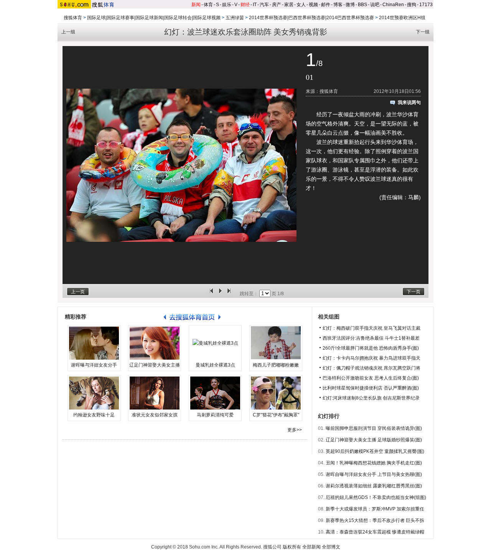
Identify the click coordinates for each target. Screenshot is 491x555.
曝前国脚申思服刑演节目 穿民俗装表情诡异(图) (374, 428)
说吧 (374, 4)
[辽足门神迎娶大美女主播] (155, 343)
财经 (245, 4)
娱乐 (226, 4)
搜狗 (411, 4)
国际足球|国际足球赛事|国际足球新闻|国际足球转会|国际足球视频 (154, 17)
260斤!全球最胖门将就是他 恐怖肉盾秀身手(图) (371, 348)
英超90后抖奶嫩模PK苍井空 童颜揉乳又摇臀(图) (375, 451)
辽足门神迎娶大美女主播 (154, 365)
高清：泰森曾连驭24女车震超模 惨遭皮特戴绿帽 (375, 532)
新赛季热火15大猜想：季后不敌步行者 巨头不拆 (375, 520)
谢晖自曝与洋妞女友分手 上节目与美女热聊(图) (374, 474)
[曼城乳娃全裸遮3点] (215, 343)
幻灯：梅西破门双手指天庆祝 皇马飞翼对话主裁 (371, 328)
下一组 (423, 32)
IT (255, 4)
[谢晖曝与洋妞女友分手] (94, 343)
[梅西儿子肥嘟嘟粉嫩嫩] (276, 343)
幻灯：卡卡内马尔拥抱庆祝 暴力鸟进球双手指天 (371, 358)
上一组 (68, 32)
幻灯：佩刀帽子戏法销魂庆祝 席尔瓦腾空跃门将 (371, 368)
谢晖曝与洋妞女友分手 (94, 365)
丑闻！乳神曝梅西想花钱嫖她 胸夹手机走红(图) (374, 463)
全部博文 (331, 547)
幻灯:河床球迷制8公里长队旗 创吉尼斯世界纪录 (371, 398)
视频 (313, 4)
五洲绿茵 (235, 17)
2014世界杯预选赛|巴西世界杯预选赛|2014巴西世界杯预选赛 (311, 17)
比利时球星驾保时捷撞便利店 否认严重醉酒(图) (371, 388)
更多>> (294, 430)
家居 (288, 4)
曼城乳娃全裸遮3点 (215, 365)
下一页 (413, 291)
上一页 (78, 291)
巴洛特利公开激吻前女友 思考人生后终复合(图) (371, 378)
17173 (426, 4)
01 (309, 77)
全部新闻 (311, 547)
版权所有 (292, 547)
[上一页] (211, 293)
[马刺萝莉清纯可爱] (215, 393)
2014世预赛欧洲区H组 (402, 17)
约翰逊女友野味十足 (94, 415)
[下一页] (229, 293)
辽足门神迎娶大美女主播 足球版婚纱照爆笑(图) (374, 440)
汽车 (264, 4)
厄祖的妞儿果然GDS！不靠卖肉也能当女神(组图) (376, 497)
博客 (338, 4)
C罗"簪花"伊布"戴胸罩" (276, 415)
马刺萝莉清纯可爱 (215, 415)
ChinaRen (393, 4)
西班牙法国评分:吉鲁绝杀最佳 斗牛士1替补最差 (371, 338)
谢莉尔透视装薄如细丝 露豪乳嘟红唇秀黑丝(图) (374, 486)
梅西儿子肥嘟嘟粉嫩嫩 (276, 365)
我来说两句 (409, 102)
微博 (350, 4)
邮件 (325, 4)
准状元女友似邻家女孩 (155, 415)
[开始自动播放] (220, 293)
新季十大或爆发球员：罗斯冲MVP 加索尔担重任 (375, 509)
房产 (276, 4)
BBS (362, 4)
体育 (208, 4)
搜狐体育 (73, 17)
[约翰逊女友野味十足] (94, 393)
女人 (301, 4)
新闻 (196, 4)
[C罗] (276, 393)
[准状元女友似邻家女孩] (155, 393)
